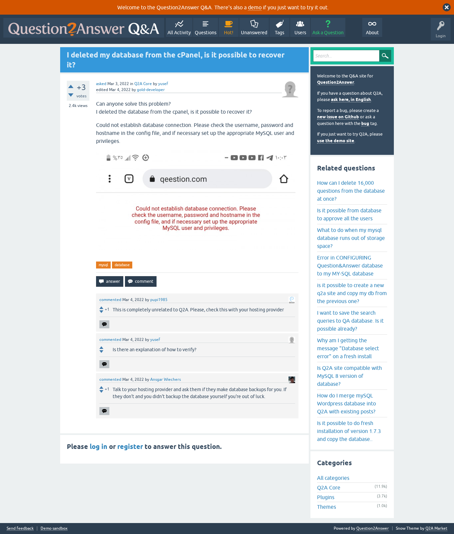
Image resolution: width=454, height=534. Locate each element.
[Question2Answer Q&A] (83, 28)
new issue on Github (338, 116)
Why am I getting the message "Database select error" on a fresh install (348, 348)
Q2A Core (143, 83)
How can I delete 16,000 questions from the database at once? (351, 191)
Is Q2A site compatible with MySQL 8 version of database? (349, 376)
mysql (103, 265)
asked (101, 83)
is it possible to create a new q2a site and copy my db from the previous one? (352, 293)
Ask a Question (328, 32)
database (122, 265)
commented (110, 299)
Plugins (325, 497)
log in (98, 447)
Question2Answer (335, 82)
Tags (279, 32)
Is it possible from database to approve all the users (349, 214)
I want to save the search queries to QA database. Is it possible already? (350, 321)
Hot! (228, 32)
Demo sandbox (54, 528)
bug (365, 123)
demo (255, 7)
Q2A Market (436, 528)
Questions (205, 32)
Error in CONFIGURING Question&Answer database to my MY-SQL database (350, 265)
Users (300, 32)
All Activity (179, 32)
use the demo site (335, 140)
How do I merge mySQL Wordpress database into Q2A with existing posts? (346, 403)
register (130, 447)
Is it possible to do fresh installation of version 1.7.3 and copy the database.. (349, 431)
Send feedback (20, 528)
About (372, 32)
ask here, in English (351, 99)
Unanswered (254, 32)
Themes (326, 507)
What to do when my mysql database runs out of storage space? (351, 238)
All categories (333, 478)
